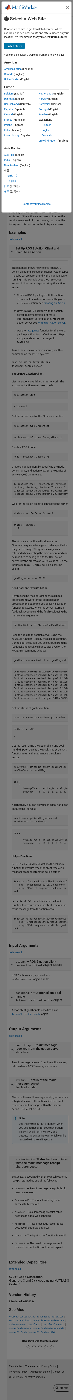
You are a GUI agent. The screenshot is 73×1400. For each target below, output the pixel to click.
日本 (6, 186)
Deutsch (46, 124)
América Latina (13, 68)
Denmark (9, 98)
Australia (9, 154)
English (46, 130)
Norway (43, 98)
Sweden (43, 114)
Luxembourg (11, 135)
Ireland (8, 124)
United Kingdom (48, 140)
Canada (8, 74)
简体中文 (12, 175)
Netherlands (46, 93)
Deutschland (11, 104)
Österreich (45, 104)
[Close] (67, 7)
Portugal (44, 109)
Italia (7, 130)
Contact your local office (36, 203)
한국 (6, 191)
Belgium (8, 93)
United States (12, 79)
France (8, 119)
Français (47, 135)
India (7, 160)
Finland (8, 114)
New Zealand (11, 165)
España (8, 109)
